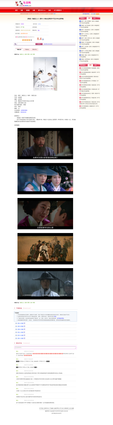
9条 (38, 30)
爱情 (28, 54)
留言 (54, 13)
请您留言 (66, 408)
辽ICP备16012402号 (56, 413)
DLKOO (57, 411)
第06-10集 (20, 329)
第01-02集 (20, 323)
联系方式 (46, 408)
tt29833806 (24, 110)
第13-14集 (20, 335)
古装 (31, 54)
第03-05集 (20, 326)
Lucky (39, 24)
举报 (55, 316)
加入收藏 (93, 14)
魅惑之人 (22, 54)
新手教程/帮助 (86, 14)
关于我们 (41, 408)
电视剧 (22, 24)
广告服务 (51, 408)
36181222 (23, 112)
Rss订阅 (97, 14)
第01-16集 (20, 338)
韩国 (34, 54)
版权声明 (56, 408)
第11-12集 (20, 332)
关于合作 (61, 408)
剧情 (26, 54)
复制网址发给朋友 (48, 44)
